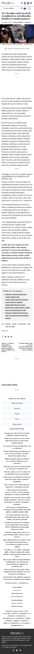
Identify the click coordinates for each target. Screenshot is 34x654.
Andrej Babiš (17, 587)
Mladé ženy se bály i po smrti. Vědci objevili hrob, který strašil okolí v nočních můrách (17, 441)
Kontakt (7, 647)
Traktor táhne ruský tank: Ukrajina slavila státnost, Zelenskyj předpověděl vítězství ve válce (16, 302)
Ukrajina (14, 324)
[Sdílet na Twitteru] (8, 336)
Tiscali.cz (8, 611)
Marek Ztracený (17, 606)
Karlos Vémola (17, 603)
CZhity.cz (6, 623)
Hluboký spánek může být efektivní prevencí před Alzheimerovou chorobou (17, 461)
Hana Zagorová (17, 593)
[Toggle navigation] (30, 3)
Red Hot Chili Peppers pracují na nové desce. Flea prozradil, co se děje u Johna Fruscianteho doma (17, 454)
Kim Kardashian (17, 600)
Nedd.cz (28, 618)
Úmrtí (17, 419)
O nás (11, 647)
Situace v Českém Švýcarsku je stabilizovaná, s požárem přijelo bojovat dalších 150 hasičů (8, 347)
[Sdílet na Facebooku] (3, 336)
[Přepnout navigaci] (24, 3)
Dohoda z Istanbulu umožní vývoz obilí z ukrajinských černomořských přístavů (17, 315)
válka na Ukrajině (10, 326)
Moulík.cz (9, 621)
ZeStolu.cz (11, 616)
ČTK (7, 331)
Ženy (26, 611)
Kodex (15, 647)
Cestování (6, 613)
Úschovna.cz (19, 618)
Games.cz (14, 613)
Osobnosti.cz (20, 616)
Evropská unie (22, 324)
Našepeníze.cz (16, 623)
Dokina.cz (24, 621)
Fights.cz (17, 621)
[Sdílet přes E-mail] (11, 336)
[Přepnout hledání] (21, 3)
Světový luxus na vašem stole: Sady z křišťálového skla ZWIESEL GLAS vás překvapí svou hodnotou (17, 572)
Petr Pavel (17, 590)
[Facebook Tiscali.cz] (13, 650)
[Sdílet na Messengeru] (5, 336)
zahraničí (7, 324)
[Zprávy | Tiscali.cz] (8, 3)
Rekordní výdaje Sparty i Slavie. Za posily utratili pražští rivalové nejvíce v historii (17, 535)
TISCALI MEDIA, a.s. (16, 645)
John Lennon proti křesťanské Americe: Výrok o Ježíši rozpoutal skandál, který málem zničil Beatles (17, 492)
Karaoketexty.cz (8, 618)
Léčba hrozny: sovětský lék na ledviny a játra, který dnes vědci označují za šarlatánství (17, 479)
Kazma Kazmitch (17, 596)
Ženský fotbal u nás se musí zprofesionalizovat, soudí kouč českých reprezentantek (25, 347)
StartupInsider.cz (17, 625)
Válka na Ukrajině (17, 403)
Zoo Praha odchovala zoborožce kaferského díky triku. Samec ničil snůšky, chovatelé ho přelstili (17, 517)
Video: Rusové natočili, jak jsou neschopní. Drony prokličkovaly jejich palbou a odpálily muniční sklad (17, 510)
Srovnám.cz (26, 623)
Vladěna (11, 8)
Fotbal (17, 414)
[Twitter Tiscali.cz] (16, 650)
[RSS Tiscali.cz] (20, 650)
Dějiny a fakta (17, 424)
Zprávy (15, 611)
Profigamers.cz (24, 613)
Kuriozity (17, 408)
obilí (29, 324)
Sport (21, 611)
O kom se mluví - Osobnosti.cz (17, 583)
